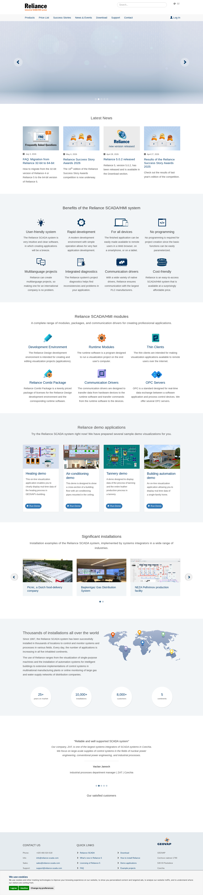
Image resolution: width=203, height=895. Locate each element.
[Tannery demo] (122, 457)
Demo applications (128, 863)
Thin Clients (155, 347)
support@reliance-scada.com (49, 868)
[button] (100, 601)
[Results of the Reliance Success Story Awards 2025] (162, 138)
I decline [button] (24, 888)
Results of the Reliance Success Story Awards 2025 (159, 163)
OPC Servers (155, 382)
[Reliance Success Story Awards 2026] (81, 138)
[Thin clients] (155, 338)
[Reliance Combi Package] (47, 373)
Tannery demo (116, 473)
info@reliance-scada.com (47, 858)
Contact (128, 17)
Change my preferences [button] (42, 888)
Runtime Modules (101, 347)
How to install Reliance (130, 858)
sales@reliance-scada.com (48, 863)
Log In (176, 17)
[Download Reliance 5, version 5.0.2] (122, 138)
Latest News (101, 118)
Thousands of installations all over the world (61, 633)
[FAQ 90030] (41, 138)
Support (115, 17)
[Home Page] (35, 7)
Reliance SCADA (87, 853)
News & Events (83, 17)
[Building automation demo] (162, 457)
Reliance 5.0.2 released (119, 159)
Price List (44, 17)
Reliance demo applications (102, 427)
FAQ (82, 868)
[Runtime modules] (101, 338)
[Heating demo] (41, 457)
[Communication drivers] (101, 373)
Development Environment (47, 347)
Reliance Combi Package (47, 382)
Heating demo (36, 473)
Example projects (127, 868)
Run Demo (34, 506)
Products (30, 17)
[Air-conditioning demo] (81, 457)
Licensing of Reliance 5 (90, 863)
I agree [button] (13, 888)
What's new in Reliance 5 (91, 858)
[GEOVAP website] (164, 841)
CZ (178, 3)
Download (101, 17)
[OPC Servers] (155, 373)
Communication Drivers (101, 382)
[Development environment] (47, 338)
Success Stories (62, 17)
